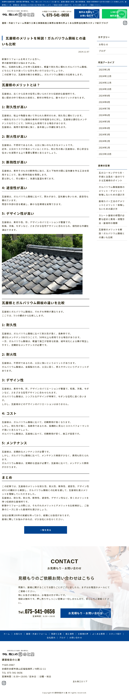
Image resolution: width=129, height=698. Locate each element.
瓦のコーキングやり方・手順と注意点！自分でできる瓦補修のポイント (112, 176)
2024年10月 (105, 89)
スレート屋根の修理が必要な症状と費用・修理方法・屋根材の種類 (112, 219)
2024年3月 (104, 134)
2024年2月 (104, 141)
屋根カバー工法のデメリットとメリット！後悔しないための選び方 (112, 205)
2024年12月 (105, 76)
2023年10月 (105, 154)
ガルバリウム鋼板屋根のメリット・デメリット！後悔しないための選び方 (112, 190)
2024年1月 (104, 147)
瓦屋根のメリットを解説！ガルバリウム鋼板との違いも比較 (112, 233)
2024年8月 (104, 102)
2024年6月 (104, 115)
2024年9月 (104, 95)
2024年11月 (105, 82)
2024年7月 (104, 108)
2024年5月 (104, 121)
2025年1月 (104, 69)
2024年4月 (104, 128)
